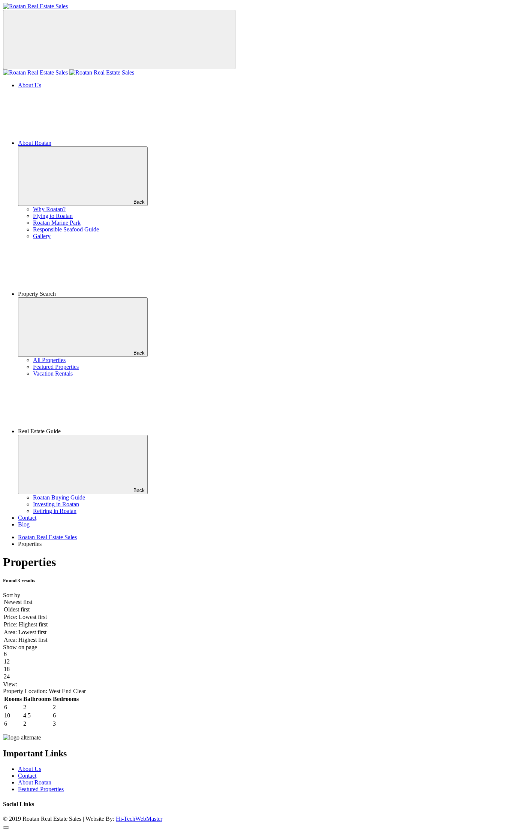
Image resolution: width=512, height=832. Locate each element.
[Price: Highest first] (256, 625)
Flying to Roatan (53, 216)
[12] (256, 662)
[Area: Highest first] (256, 640)
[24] (256, 677)
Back (139, 202)
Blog (24, 524)
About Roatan (34, 143)
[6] (256, 654)
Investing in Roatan (56, 504)
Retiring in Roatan (54, 511)
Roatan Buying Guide (59, 497)
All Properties (49, 360)
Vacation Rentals (53, 373)
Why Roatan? (49, 209)
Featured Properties (56, 367)
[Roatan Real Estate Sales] (35, 6)
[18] (256, 669)
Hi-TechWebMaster (139, 819)
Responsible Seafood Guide (66, 229)
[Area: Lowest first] (256, 633)
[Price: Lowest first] (256, 617)
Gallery (42, 236)
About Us (29, 85)
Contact (27, 517)
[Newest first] (256, 602)
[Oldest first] (256, 610)
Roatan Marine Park (57, 222)
